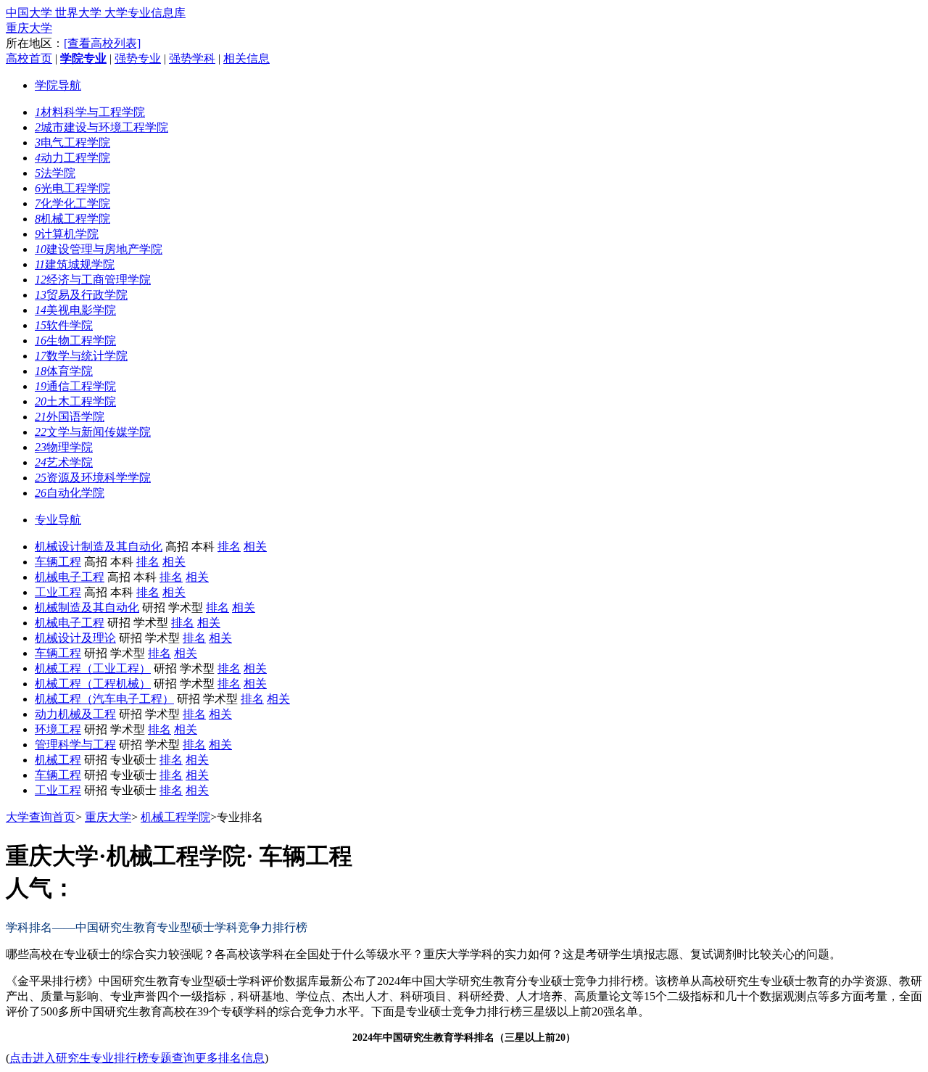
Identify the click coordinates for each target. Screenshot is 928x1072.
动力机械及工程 (75, 714)
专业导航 (58, 520)
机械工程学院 (72, 219)
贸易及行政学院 (81, 295)
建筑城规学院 (75, 264)
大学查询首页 (40, 817)
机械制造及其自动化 (87, 607)
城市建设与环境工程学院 (101, 127)
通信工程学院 (75, 386)
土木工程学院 (75, 401)
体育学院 (64, 371)
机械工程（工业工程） (93, 668)
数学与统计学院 (81, 356)
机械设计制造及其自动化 (98, 546)
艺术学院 (64, 462)
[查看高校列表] (102, 43)
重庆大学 (29, 28)
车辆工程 (58, 562)
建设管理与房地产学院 (98, 249)
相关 (255, 546)
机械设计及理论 (75, 638)
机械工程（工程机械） (93, 683)
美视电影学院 (75, 310)
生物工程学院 (75, 340)
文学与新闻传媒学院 (93, 432)
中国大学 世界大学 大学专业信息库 (96, 13)
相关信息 (246, 58)
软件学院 (64, 325)
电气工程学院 (72, 142)
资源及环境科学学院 (93, 477)
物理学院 (64, 447)
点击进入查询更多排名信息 (137, 1058)
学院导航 (58, 85)
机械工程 (58, 760)
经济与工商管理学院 (93, 279)
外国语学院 (69, 417)
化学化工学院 (72, 203)
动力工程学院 (72, 158)
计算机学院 (67, 234)
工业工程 (58, 592)
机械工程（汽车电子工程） (104, 699)
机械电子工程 (69, 577)
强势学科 (192, 58)
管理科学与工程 (75, 744)
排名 (229, 546)
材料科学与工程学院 (90, 112)
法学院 (55, 173)
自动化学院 (69, 493)
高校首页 (29, 58)
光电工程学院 (72, 188)
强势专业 (138, 58)
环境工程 (58, 729)
